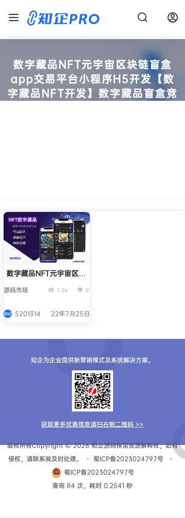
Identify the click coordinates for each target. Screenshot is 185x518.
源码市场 (16, 289)
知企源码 (102, 445)
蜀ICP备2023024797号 (128, 458)
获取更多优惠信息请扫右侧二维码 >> (92, 424)
